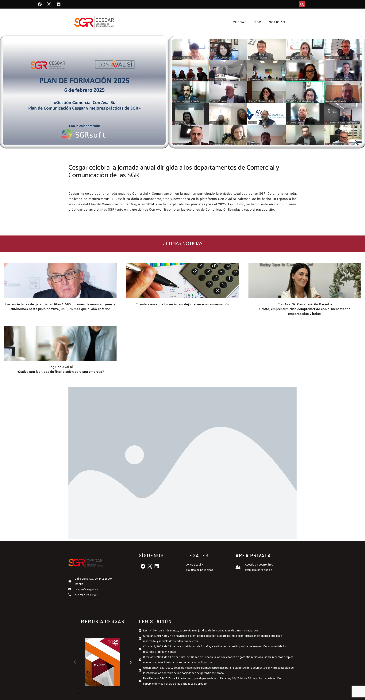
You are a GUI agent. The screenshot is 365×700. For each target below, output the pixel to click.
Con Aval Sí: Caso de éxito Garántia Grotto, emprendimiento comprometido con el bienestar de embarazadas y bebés (305, 309)
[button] (302, 4)
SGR (257, 22)
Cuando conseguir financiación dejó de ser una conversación (182, 304)
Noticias (277, 22)
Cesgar (240, 22)
